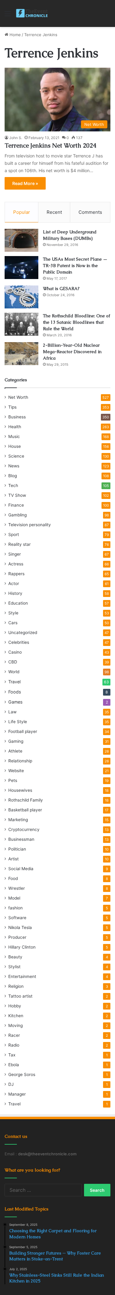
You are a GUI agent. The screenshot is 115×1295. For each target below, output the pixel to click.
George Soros (21, 1074)
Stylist (14, 966)
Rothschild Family (25, 800)
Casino (15, 652)
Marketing (18, 819)
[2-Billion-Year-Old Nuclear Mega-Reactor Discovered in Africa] (21, 353)
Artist (13, 858)
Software (17, 917)
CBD (12, 661)
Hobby (14, 1005)
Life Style (17, 721)
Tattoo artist (20, 996)
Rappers (16, 573)
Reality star (19, 544)
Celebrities (18, 642)
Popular (21, 212)
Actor (13, 583)
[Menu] (8, 16)
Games (15, 701)
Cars (12, 622)
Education (18, 603)
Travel (14, 681)
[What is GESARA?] (21, 296)
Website (16, 770)
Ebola (13, 1064)
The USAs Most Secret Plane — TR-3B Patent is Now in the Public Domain (75, 265)
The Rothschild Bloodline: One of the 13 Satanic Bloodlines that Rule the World (76, 322)
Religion (16, 986)
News (13, 465)
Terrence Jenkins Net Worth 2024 (50, 145)
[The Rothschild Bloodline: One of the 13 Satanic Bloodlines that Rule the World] (21, 324)
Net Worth (18, 397)
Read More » (25, 183)
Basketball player (25, 809)
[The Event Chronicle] (32, 13)
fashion (15, 907)
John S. (15, 137)
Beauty (15, 956)
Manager (17, 1094)
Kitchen (15, 1015)
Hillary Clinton (22, 947)
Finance (16, 505)
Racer (14, 1035)
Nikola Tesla (20, 927)
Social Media (20, 868)
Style (13, 612)
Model (14, 898)
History (15, 593)
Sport (13, 534)
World (13, 671)
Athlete (15, 751)
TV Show (17, 495)
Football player (22, 731)
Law (12, 711)
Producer (17, 937)
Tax (11, 1054)
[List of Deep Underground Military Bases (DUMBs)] (21, 240)
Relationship (20, 760)
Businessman (21, 839)
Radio (13, 1045)
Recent (54, 212)
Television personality (29, 524)
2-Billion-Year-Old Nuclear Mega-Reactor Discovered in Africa (72, 351)
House (14, 446)
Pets (12, 780)
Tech (13, 485)
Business (17, 416)
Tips (12, 407)
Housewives (20, 790)
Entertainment (22, 976)
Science (16, 456)
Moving (15, 1025)
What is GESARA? (61, 288)
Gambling (17, 514)
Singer (14, 554)
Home (14, 34)
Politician (17, 849)
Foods (14, 691)
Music (14, 436)
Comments (90, 212)
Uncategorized (22, 632)
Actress (15, 563)
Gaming (15, 741)
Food (13, 878)
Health (14, 426)
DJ (10, 1084)
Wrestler (16, 888)
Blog (12, 475)
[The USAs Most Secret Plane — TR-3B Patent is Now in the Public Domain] (21, 267)
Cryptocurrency (24, 829)
